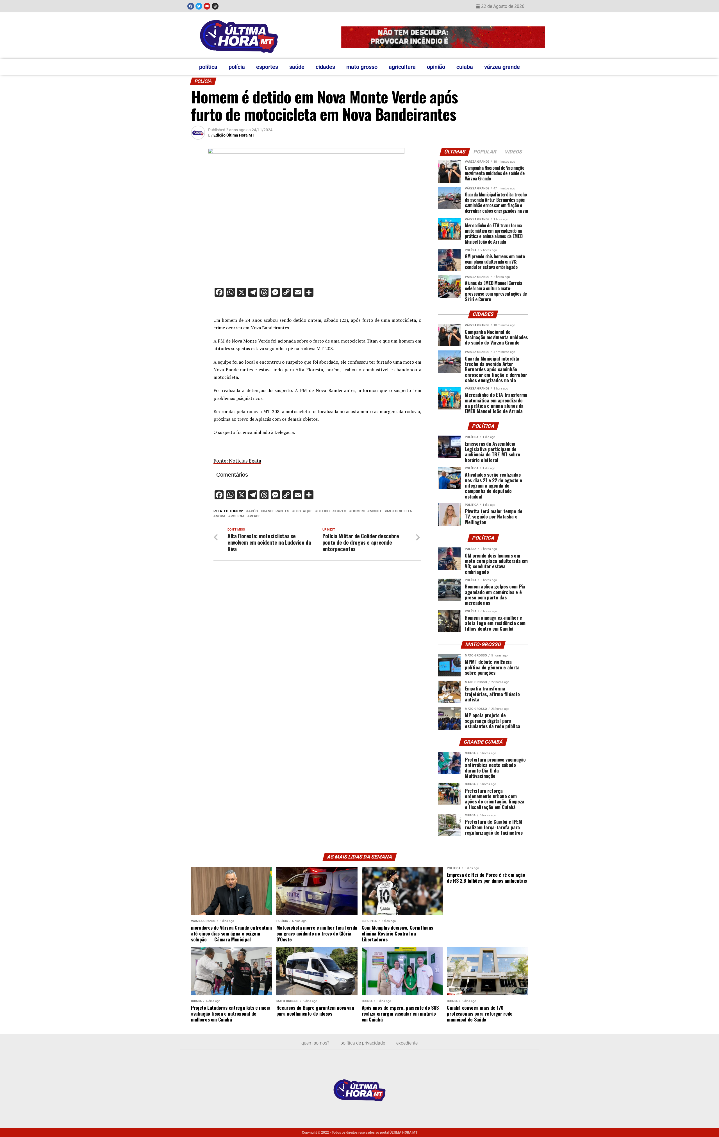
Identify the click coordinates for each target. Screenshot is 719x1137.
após (253, 511)
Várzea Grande (502, 67)
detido (323, 511)
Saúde (296, 67)
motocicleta (399, 511)
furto (340, 511)
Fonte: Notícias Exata (237, 460)
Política (208, 67)
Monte (376, 511)
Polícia (237, 67)
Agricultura (402, 67)
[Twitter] (198, 6)
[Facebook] (190, 6)
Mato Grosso (361, 67)
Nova (221, 516)
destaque (303, 511)
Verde (255, 516)
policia (238, 516)
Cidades (325, 67)
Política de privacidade (362, 1043)
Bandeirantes (276, 511)
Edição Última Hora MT (233, 135)
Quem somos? (315, 1043)
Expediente (407, 1043)
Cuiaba (464, 67)
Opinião (436, 67)
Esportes (267, 67)
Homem (358, 511)
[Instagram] (215, 6)
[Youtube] (207, 6)
